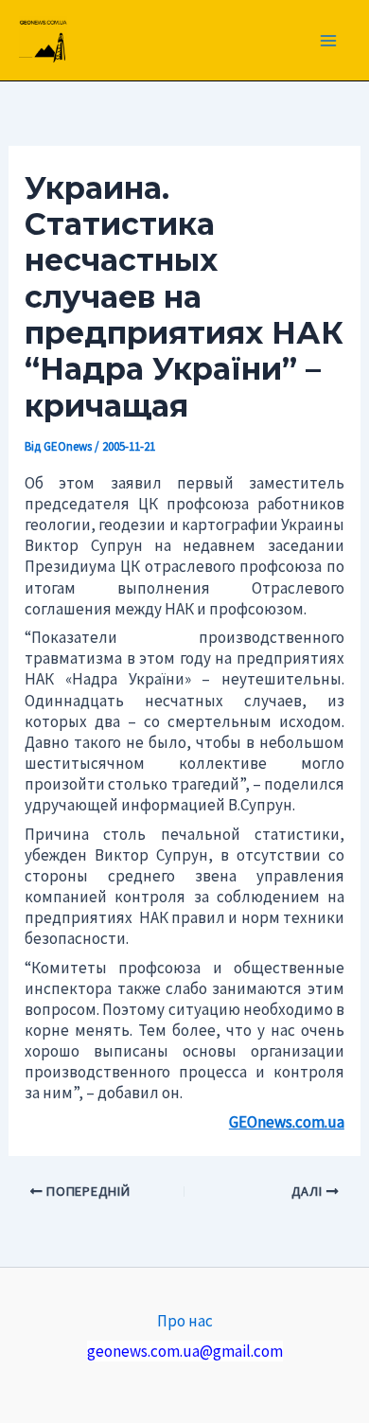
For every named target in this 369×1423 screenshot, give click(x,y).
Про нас (185, 1320)
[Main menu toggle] (329, 40)
